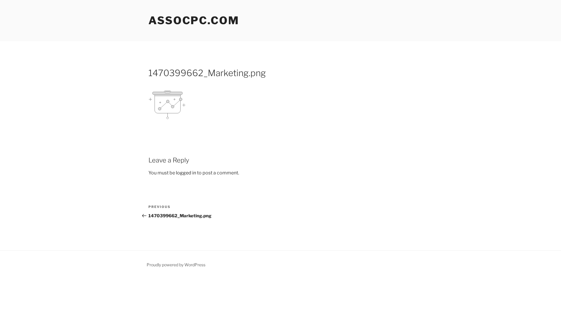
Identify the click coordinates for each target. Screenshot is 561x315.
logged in (186, 173)
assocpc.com (193, 20)
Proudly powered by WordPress (176, 264)
